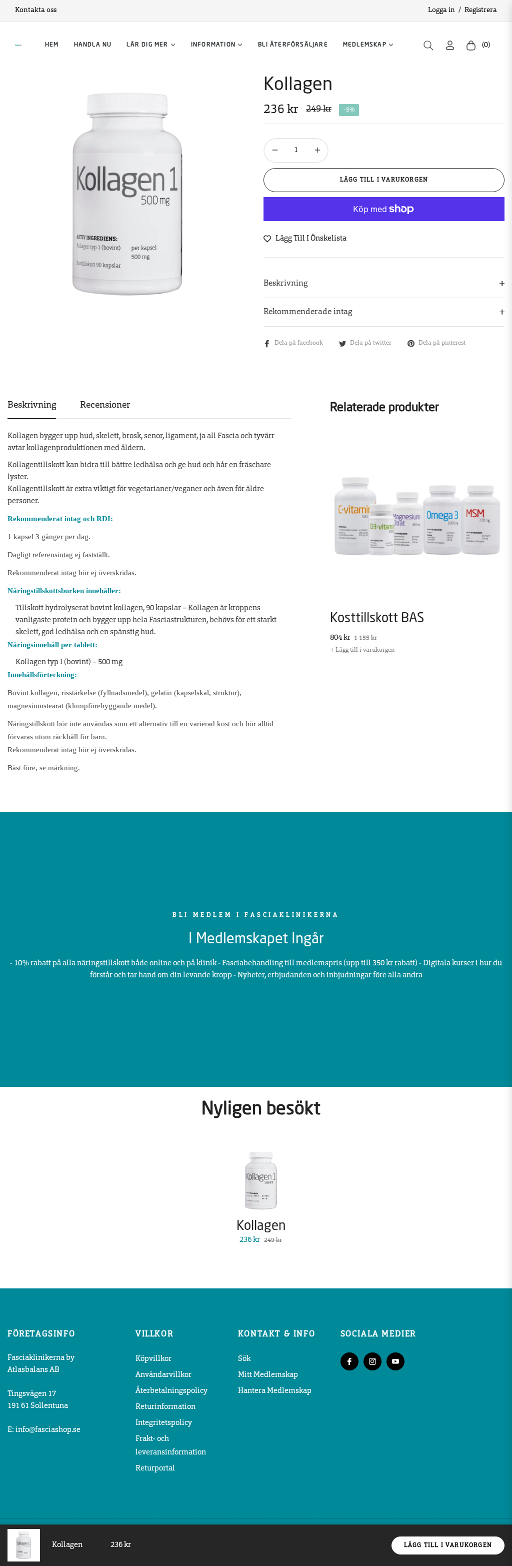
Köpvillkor (154, 1359)
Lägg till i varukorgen (448, 1545)
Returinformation (166, 1407)
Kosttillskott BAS (377, 618)
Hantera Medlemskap (275, 1391)
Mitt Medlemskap (268, 1375)
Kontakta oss (35, 10)
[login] (450, 45)
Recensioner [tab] (105, 405)
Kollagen (261, 1226)
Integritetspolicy (164, 1423)
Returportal (155, 1468)
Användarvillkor (164, 1375)
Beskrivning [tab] (32, 405)
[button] (429, 45)
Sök (244, 1359)
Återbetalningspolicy (172, 1391)
